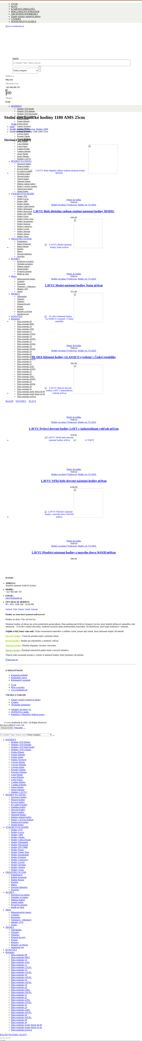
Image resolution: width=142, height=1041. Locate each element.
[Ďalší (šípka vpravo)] (4, 1040)
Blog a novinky (18, 687)
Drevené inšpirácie (19, 887)
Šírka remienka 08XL (20, 957)
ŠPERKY (10, 927)
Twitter (15, 609)
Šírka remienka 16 (19, 975)
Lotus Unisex (17, 779)
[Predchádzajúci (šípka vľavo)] (1, 1040)
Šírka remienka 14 (19, 970)
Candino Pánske (18, 782)
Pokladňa (18, 727)
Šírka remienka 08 (19, 955)
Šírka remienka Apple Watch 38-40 (26, 1025)
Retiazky (15, 942)
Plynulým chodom (19, 905)
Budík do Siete (23, 274)
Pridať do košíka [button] (74, 200)
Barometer (21, 284)
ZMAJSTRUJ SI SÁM (16, 872)
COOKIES (16, 19)
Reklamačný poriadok (20, 680)
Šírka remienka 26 (19, 1015)
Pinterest (21, 609)
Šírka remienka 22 (24, 364)
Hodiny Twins (17, 870)
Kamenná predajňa (19, 675)
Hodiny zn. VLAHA (87, 205)
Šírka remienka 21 (24, 362)
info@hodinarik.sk (14, 598)
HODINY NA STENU (16, 795)
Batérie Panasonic (19, 877)
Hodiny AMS (22, 201)
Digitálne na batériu (19, 897)
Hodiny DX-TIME (24, 214)
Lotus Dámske (22, 144)
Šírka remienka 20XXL (26, 359)
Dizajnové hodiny (19, 797)
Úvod (13, 685)
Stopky (20, 291)
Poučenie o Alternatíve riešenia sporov (28, 714)
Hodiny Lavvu (23, 199)
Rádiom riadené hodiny (21, 817)
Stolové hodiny (17, 812)
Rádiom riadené (18, 900)
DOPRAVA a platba (20, 712)
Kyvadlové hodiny (19, 805)
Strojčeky (15, 890)
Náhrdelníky (16, 930)
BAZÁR (4, 1034)
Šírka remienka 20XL (25, 357)
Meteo (14, 276)
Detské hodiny (17, 825)
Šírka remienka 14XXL (21, 972)
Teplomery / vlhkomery (26, 286)
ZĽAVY (23, 1034)
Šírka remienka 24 (19, 1007)
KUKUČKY (11, 950)
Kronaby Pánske (23, 136)
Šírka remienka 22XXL (21, 1002)
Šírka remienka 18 (24, 347)
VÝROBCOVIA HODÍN (17, 827)
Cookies (14, 702)
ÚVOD (14, 4)
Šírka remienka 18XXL (26, 349)
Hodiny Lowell (18, 862)
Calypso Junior (23, 134)
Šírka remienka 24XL (20, 1010)
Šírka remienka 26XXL (21, 1017)
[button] (15, 58)
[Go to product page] (74, 172)
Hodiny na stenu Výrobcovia (64, 205)
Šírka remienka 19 (24, 352)
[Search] (40, 69)
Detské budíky (17, 902)
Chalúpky (21, 281)
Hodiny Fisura (22, 216)
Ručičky (14, 882)
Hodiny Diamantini (24, 209)
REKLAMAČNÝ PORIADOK (25, 11)
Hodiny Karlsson (18, 857)
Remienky (10, 952)
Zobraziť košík (7, 728)
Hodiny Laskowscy (19, 860)
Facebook (9, 609)
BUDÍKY (10, 892)
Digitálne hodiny (18, 807)
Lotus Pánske (17, 774)
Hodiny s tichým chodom (22, 820)
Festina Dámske (23, 121)
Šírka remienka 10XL (20, 962)
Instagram (34, 609)
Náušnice (15, 935)
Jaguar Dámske (18, 790)
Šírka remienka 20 (24, 354)
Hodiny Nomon (18, 867)
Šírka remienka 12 (19, 965)
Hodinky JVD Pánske (25, 109)
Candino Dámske (18, 784)
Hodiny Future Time (20, 852)
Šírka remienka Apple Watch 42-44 (26, 1027)
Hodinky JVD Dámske (26, 111)
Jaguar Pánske (17, 787)
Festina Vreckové (24, 126)
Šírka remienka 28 (19, 1020)
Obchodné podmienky (21, 705)
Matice (14, 885)
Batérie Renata (17, 880)
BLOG (14, 6)
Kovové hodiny (18, 802)
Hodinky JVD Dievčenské (27, 114)
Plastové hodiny (18, 800)
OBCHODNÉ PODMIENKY (24, 14)
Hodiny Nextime (18, 865)
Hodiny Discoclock (24, 211)
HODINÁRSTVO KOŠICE (23, 21)
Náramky (15, 932)
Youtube (27, 609)
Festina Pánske (17, 752)
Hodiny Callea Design (25, 206)
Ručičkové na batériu (20, 895)
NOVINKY (13, 1034)
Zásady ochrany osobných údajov (26, 16)
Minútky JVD (22, 289)
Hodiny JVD (16, 830)
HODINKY (16, 106)
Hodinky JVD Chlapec (21, 749)
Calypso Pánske (18, 762)
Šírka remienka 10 (19, 960)
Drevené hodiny (13, 636)
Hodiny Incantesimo (20, 855)
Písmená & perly (18, 937)
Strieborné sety (17, 947)
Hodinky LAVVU (19, 792)
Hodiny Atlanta (23, 204)
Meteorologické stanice (26, 279)
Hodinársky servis (19, 677)
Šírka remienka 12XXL (21, 967)
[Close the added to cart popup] (24, 728)
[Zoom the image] (71, 659)
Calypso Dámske (18, 764)
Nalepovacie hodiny (20, 822)
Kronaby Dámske (19, 772)
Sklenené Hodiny (18, 815)
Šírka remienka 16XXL (21, 977)
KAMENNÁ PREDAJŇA (23, 9)
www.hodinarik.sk (19, 690)
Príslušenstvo (17, 875)
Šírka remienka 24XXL (21, 1012)
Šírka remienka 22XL (20, 1000)
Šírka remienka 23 (19, 1005)
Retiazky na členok (19, 945)
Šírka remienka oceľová (21, 1030)
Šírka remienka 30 (19, 1022)
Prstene (14, 940)
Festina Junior (22, 124)
